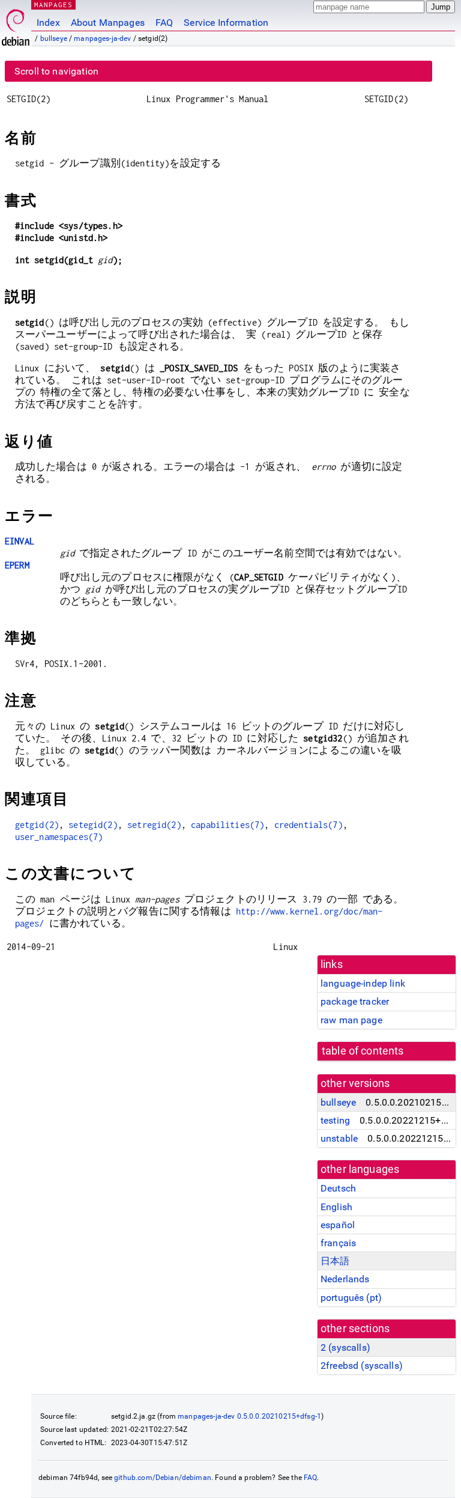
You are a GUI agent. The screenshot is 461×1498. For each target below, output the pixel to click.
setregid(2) (154, 825)
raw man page (351, 1020)
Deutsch (338, 1188)
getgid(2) (37, 825)
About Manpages (108, 22)
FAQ (164, 22)
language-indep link (363, 983)
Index (48, 22)
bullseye (53, 38)
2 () (345, 1347)
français (338, 1243)
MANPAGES (53, 4)
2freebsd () (362, 1365)
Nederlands (345, 1279)
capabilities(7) (227, 825)
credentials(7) (308, 825)
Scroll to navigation (56, 71)
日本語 (335, 1261)
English (336, 1207)
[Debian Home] (16, 24)
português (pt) (351, 1297)
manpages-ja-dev (102, 38)
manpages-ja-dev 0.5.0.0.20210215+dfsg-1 (249, 1416)
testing (335, 1120)
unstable (339, 1138)
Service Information (226, 22)
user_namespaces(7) (59, 837)
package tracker (355, 1001)
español (338, 1225)
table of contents (363, 1051)
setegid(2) (93, 825)
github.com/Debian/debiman (162, 1477)
